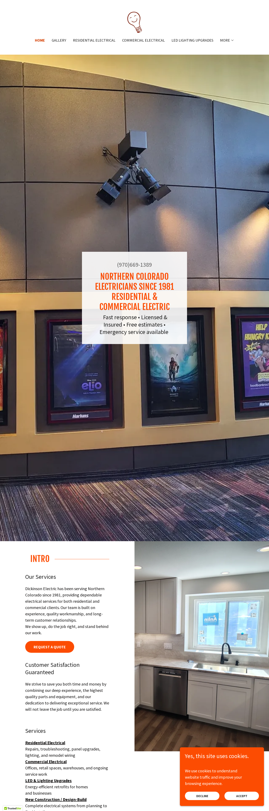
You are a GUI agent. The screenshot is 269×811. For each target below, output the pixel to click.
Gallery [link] (59, 40)
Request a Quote (50, 647)
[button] (227, 40)
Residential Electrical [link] (94, 40)
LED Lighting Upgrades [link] (192, 40)
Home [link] (40, 40)
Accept (241, 796)
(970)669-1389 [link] (134, 264)
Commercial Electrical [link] (143, 40)
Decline (202, 796)
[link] (134, 21)
